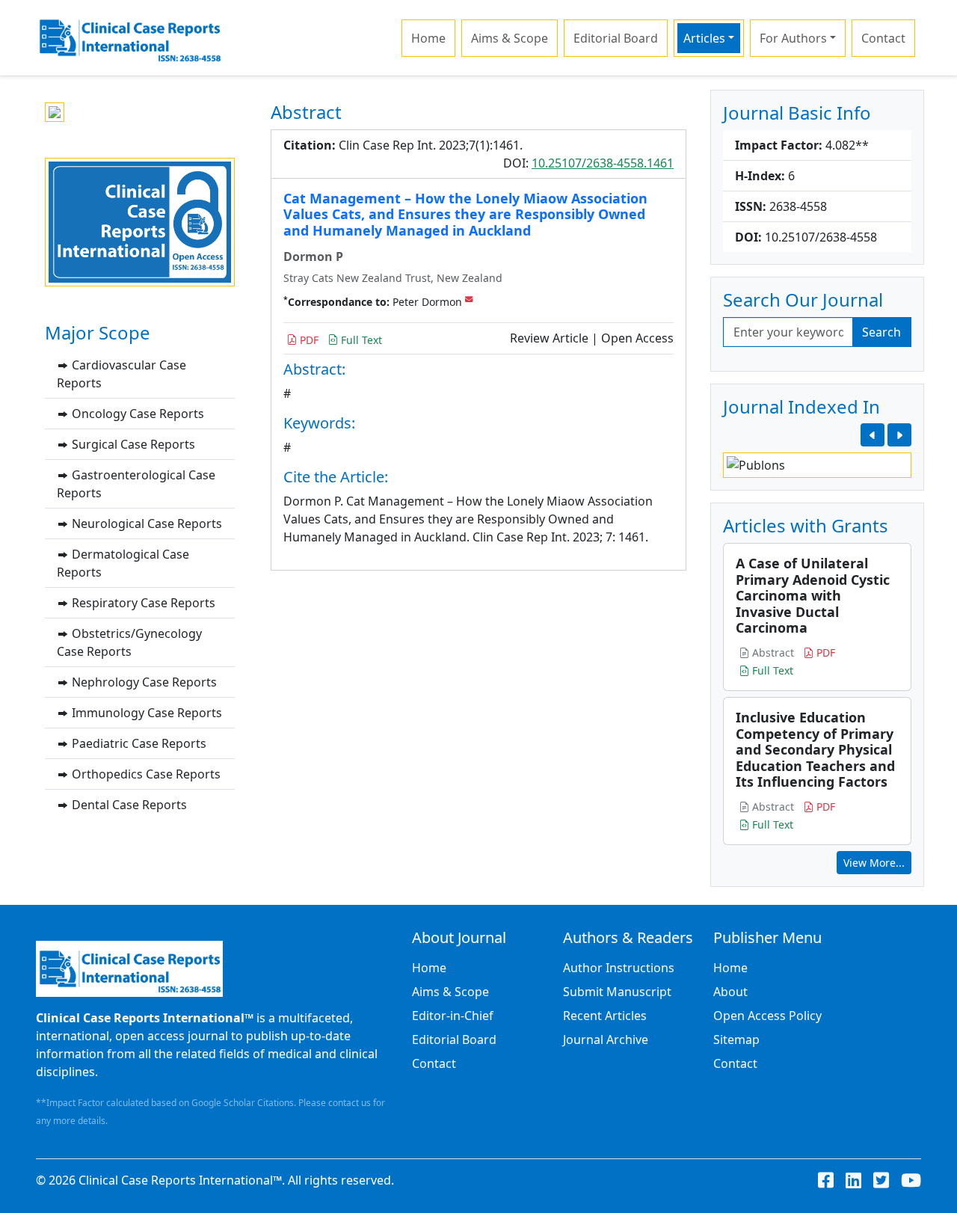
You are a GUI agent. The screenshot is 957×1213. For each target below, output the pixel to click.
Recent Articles (605, 1015)
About (730, 991)
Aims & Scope (509, 38)
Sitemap (736, 1039)
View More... (874, 863)
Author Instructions (618, 967)
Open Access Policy (767, 1015)
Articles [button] (704, 38)
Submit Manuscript (617, 991)
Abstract (771, 652)
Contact (883, 38)
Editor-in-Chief (452, 1015)
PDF (308, 340)
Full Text (360, 340)
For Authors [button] (793, 38)
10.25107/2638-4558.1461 (603, 163)
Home (428, 38)
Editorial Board (615, 38)
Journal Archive (605, 1039)
